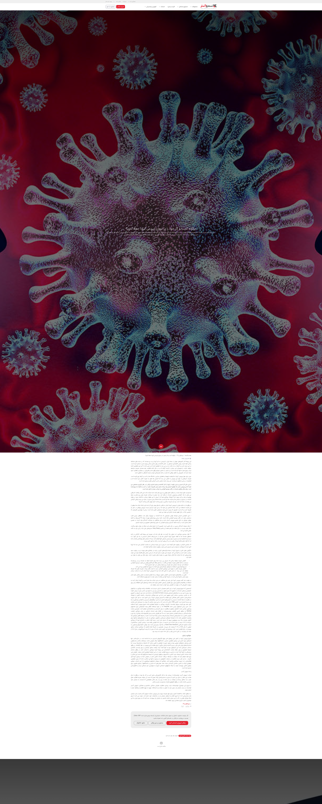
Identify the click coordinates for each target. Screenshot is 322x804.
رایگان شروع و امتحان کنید (177, 723)
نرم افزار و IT (180, 455)
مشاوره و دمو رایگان (157, 723)
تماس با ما (118, 1)
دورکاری (187, 706)
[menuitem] (194, 7)
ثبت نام (107, 1)
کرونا (182, 706)
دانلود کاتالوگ (141, 723)
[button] (132, 1)
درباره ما (124, 1)
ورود (111, 1)
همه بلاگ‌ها (188, 455)
